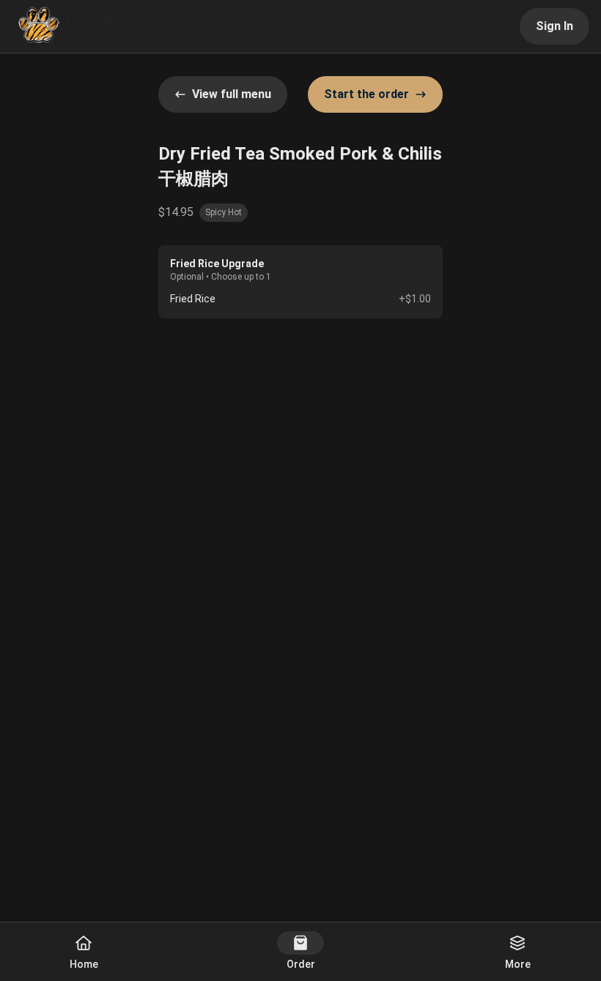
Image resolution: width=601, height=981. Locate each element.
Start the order (366, 94)
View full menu (231, 94)
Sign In (554, 26)
